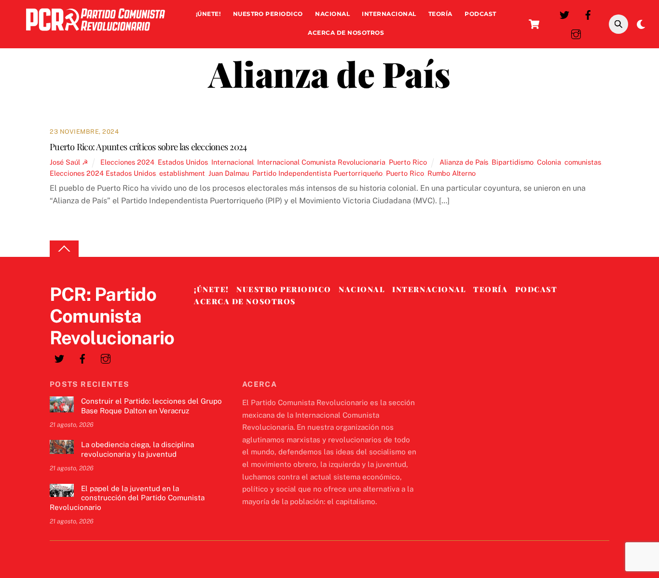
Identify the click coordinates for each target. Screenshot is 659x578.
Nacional (332, 13)
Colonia (549, 162)
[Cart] (534, 24)
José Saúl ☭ (69, 162)
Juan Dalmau (228, 173)
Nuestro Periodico (268, 13)
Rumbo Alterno (451, 173)
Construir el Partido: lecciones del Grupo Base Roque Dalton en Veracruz (151, 406)
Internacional (389, 13)
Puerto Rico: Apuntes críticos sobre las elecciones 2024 (148, 147)
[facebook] (588, 13)
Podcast (480, 13)
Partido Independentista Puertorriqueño (317, 173)
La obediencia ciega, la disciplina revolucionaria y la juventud (137, 449)
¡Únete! (208, 13)
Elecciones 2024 (127, 162)
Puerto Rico (408, 162)
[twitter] (564, 13)
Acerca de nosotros (346, 32)
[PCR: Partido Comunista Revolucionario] (95, 33)
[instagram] (576, 33)
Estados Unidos (183, 162)
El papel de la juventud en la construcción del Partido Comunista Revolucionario (127, 498)
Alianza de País (463, 162)
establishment (182, 173)
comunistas (582, 162)
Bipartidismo (513, 162)
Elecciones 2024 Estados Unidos (103, 173)
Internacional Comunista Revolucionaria (321, 162)
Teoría (440, 13)
